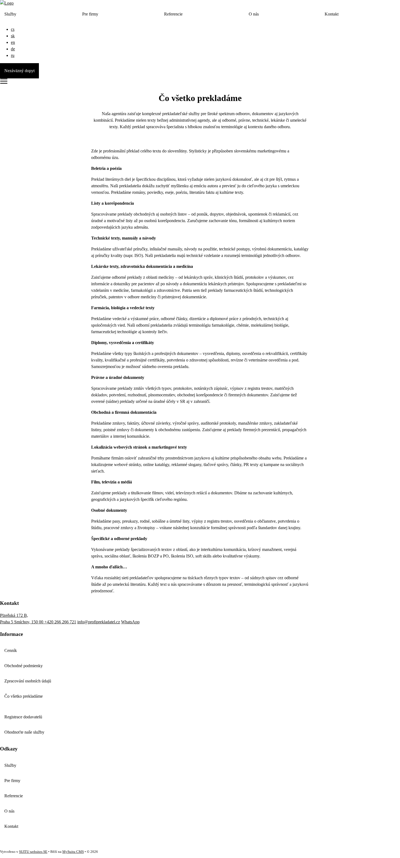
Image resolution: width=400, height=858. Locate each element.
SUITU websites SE (33, 852)
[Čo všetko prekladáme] (7, 3)
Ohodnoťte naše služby (24, 732)
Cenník (10, 650)
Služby (10, 14)
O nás (254, 14)
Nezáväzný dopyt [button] (19, 70)
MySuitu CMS (73, 852)
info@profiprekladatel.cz (98, 622)
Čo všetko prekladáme (23, 696)
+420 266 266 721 (60, 622)
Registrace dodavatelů (23, 717)
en (13, 42)
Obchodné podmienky (23, 665)
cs (12, 29)
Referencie (173, 14)
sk (13, 35)
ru (12, 55)
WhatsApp (130, 622)
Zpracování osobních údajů (27, 681)
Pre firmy (90, 14)
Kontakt (332, 14)
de (13, 49)
